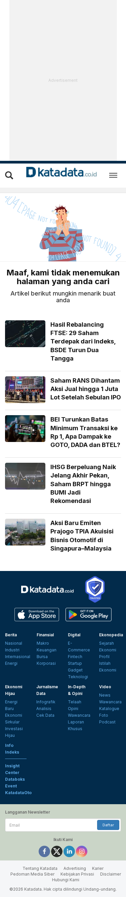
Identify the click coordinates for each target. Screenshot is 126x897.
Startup (75, 663)
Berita (11, 634)
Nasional (13, 643)
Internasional (17, 656)
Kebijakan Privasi (77, 874)
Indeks (12, 752)
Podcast (107, 721)
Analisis (43, 708)
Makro (43, 643)
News (105, 695)
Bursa (42, 656)
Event (11, 785)
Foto (103, 715)
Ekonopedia (111, 634)
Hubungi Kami (65, 879)
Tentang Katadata (40, 868)
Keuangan (46, 649)
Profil (104, 656)
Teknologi (78, 676)
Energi (11, 663)
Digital (74, 634)
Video (105, 686)
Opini (73, 708)
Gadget (75, 669)
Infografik (45, 701)
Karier (97, 868)
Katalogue (109, 708)
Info (9, 745)
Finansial (45, 634)
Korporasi (46, 663)
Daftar (108, 825)
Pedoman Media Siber (32, 874)
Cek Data (45, 715)
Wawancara (79, 715)
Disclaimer (110, 874)
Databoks (15, 779)
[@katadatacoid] (81, 850)
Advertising (75, 868)
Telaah (74, 701)
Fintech (75, 656)
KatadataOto (18, 792)
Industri (12, 649)
